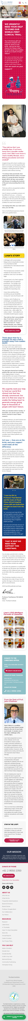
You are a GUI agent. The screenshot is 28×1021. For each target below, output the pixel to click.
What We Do (6, 898)
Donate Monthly (6, 953)
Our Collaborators (7, 912)
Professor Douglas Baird (9, 909)
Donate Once (5, 951)
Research (4, 922)
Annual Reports (6, 935)
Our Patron (5, 914)
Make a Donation (7, 948)
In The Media (5, 927)
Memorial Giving (6, 959)
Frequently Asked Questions (10, 901)
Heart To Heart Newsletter (9, 930)
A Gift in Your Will (7, 956)
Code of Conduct (6, 938)
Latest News (5, 924)
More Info (5, 933)
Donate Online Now (14, 671)
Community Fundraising (9, 962)
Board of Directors (7, 903)
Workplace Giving (7, 964)
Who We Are (5, 895)
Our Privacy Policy (7, 941)
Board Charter (6, 906)
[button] (12, 490)
